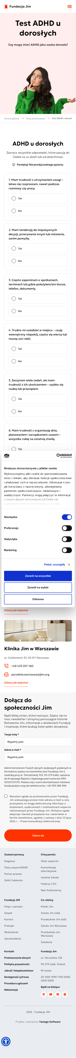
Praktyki (9, 925)
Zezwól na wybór (38, 587)
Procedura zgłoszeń (16, 983)
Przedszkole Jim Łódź (53, 919)
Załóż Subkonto (13, 880)
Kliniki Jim (47, 906)
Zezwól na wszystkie (38, 575)
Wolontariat (11, 932)
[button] (6, 1041)
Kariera (8, 919)
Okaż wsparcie (49, 861)
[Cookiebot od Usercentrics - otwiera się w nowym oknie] (56, 455)
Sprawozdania (12, 938)
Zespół (8, 913)
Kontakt (9, 951)
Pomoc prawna (13, 873)
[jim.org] (43, 994)
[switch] (67, 528)
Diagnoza (9, 861)
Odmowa (38, 599)
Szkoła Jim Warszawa (54, 925)
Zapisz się (38, 835)
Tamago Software (49, 1021)
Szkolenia (46, 942)
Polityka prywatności (17, 964)
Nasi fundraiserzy (51, 890)
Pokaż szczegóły (54, 564)
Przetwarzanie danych (17, 957)
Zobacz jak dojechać (16, 610)
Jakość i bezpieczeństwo (18, 970)
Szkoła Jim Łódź (50, 913)
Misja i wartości (13, 906)
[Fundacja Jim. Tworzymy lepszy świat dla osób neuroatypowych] (17, 6)
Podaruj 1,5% (48, 883)
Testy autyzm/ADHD (16, 867)
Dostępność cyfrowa (16, 977)
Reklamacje (11, 989)
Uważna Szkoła (50, 877)
